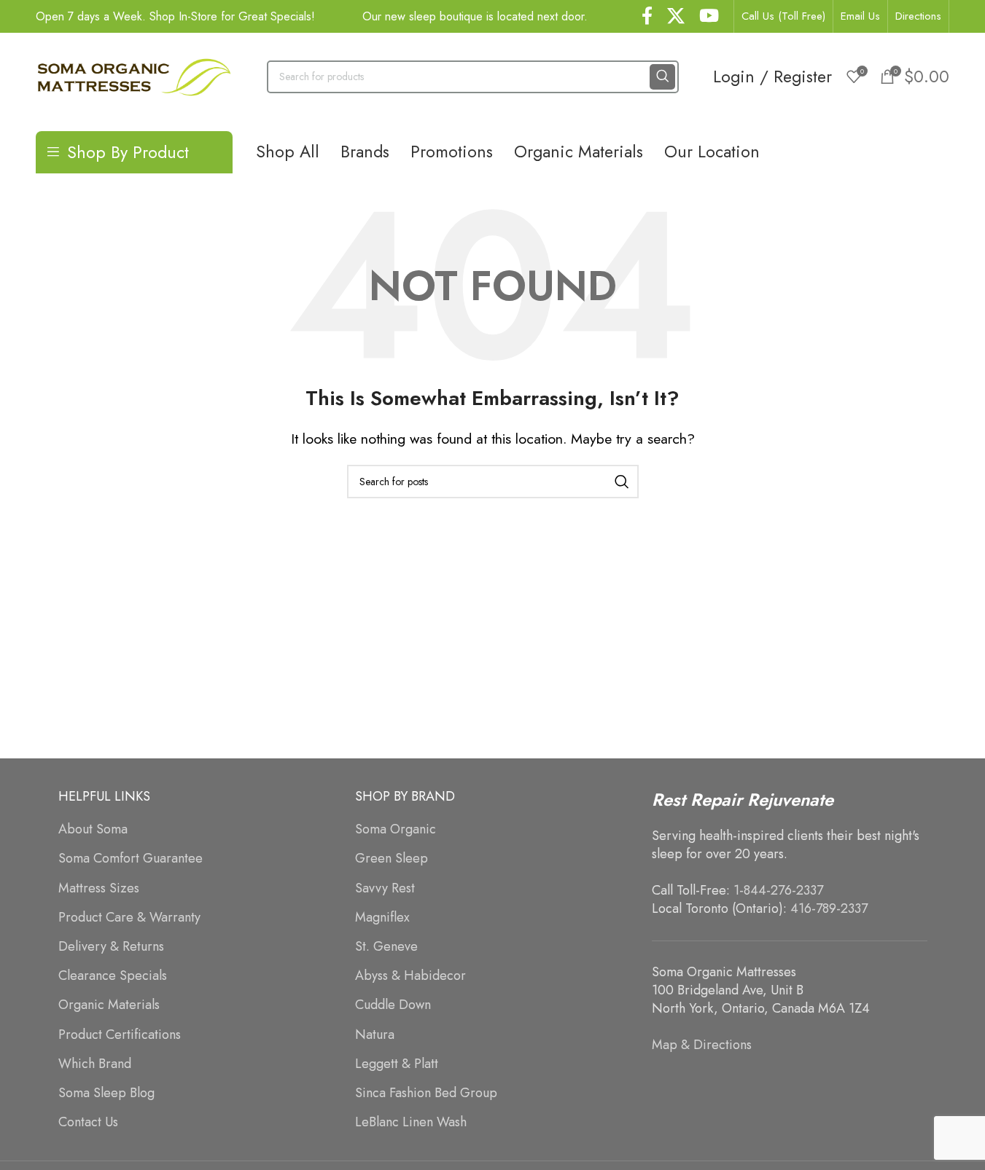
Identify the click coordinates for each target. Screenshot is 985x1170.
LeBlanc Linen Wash (411, 1122)
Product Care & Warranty (129, 917)
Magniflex (382, 917)
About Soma (93, 829)
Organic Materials (109, 1005)
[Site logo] (134, 75)
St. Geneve (386, 947)
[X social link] (676, 17)
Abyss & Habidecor (410, 976)
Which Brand (94, 1064)
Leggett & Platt (396, 1064)
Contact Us (88, 1122)
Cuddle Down (393, 1005)
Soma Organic (395, 829)
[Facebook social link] (647, 17)
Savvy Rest (385, 888)
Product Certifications (119, 1035)
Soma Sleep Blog (106, 1093)
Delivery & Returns (111, 947)
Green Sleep (391, 858)
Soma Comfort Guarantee (130, 858)
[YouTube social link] (709, 17)
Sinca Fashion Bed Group (426, 1093)
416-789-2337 (829, 908)
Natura (374, 1035)
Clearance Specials (112, 976)
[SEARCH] (662, 77)
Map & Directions (702, 1044)
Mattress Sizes (98, 888)
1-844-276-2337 (778, 890)
